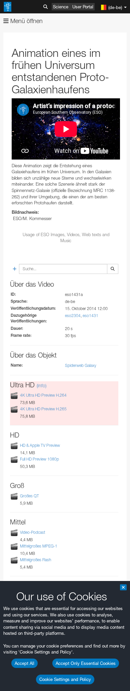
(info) (41, 385)
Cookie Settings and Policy (65, 679)
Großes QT (29, 495)
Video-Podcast (32, 532)
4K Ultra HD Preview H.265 (43, 408)
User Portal (82, 6)
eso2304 (73, 315)
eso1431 (90, 315)
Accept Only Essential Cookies (86, 663)
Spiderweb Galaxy (80, 365)
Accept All (24, 663)
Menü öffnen (26, 20)
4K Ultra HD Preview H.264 (43, 395)
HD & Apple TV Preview (40, 445)
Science (60, 6)
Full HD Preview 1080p (39, 459)
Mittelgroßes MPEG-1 (38, 546)
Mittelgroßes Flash (35, 559)
